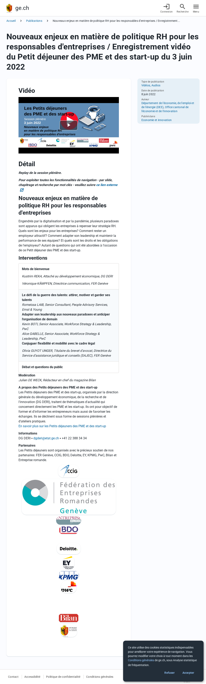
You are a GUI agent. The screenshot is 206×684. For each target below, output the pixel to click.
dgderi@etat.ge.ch (46, 438)
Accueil (11, 20)
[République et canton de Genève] (9, 8)
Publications (34, 20)
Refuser (169, 672)
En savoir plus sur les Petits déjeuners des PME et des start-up (62, 426)
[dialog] (163, 661)
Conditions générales (99, 676)
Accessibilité (32, 676)
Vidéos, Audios (151, 85)
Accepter (188, 672)
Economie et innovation (156, 120)
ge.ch (22, 8)
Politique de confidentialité (63, 676)
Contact (13, 676)
